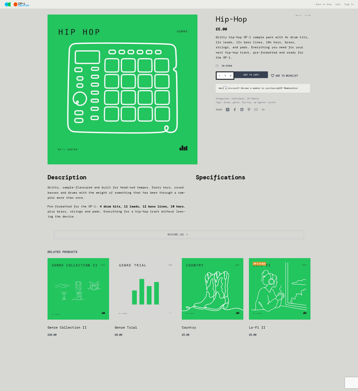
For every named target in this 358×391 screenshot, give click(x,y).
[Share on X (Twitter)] (227, 109)
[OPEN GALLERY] (122, 89)
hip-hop (246, 102)
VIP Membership (288, 88)
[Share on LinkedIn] (242, 109)
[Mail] (256, 109)
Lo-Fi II (257, 327)
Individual (237, 98)
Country (189, 327)
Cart (338, 4)
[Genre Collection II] (78, 289)
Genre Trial (126, 327)
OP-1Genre (253, 98)
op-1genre (259, 102)
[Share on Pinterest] (249, 109)
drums (227, 102)
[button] (179, 234)
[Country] (212, 289)
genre (236, 102)
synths (272, 102)
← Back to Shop (322, 4)
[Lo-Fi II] (279, 289)
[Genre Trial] (145, 289)
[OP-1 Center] (16, 4)
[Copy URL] (263, 109)
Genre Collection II (67, 327)
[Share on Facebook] (234, 109)
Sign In (349, 4)
